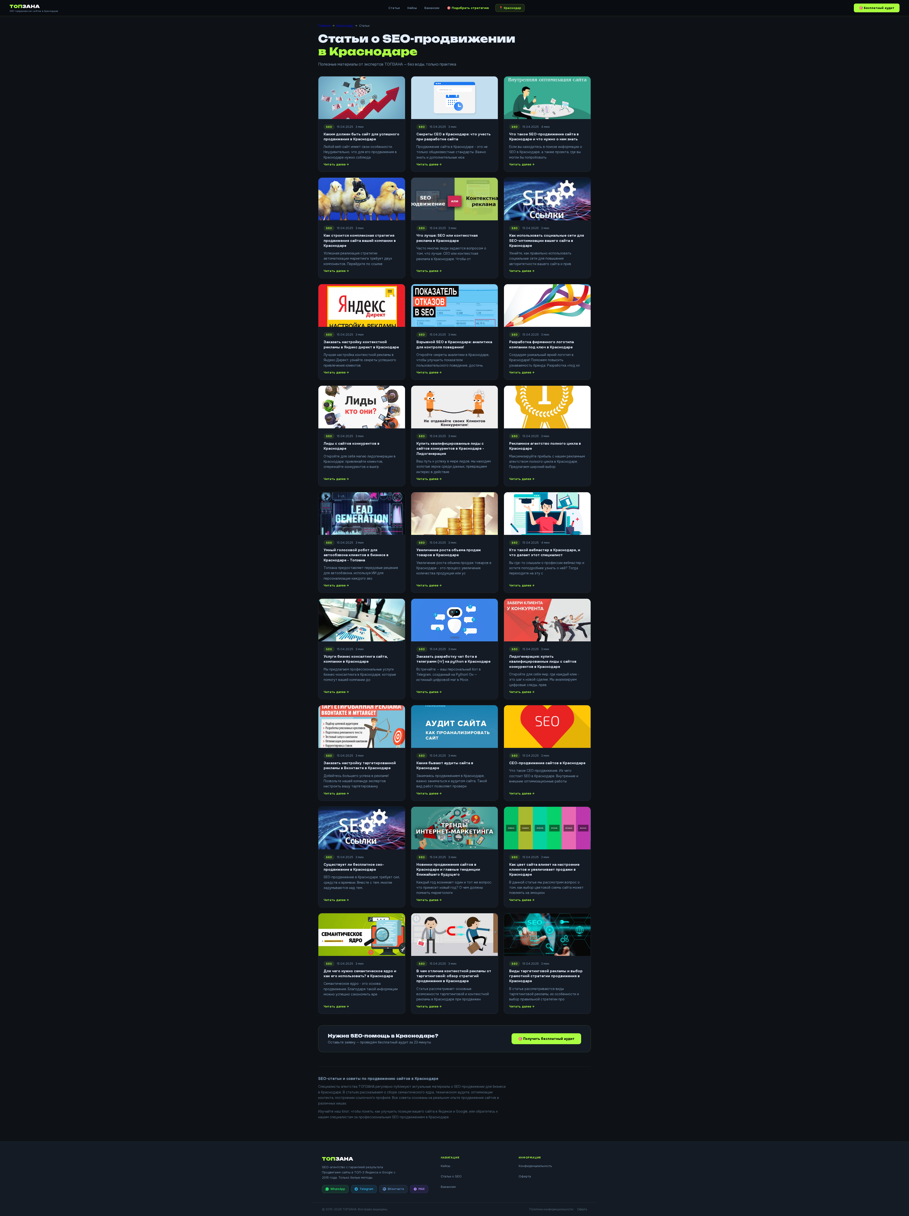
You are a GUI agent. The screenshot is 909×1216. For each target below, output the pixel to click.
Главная (324, 26)
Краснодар (344, 26)
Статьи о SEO (451, 1176)
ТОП (24, 6)
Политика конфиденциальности (551, 1209)
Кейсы (412, 8)
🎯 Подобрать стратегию (468, 8)
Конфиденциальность (535, 1166)
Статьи (394, 8)
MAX (422, 1189)
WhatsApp (337, 1189)
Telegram (366, 1189)
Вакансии (431, 8)
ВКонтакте (396, 1189)
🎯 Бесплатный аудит (876, 8)
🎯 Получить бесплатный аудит (546, 1039)
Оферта (525, 1176)
